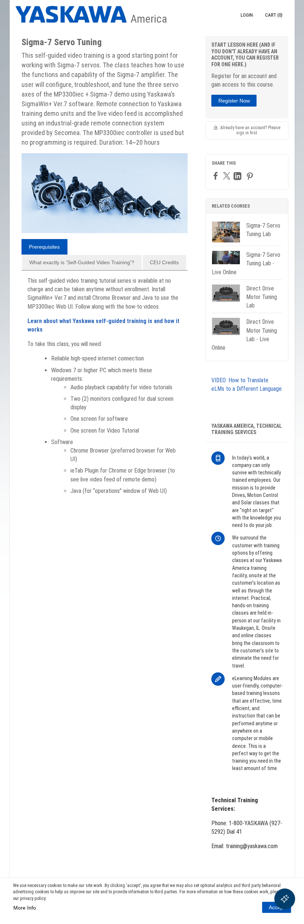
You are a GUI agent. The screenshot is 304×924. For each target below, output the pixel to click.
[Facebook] (216, 175)
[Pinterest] (250, 176)
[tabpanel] (105, 388)
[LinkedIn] (238, 176)
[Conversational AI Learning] (284, 898)
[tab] (44, 247)
